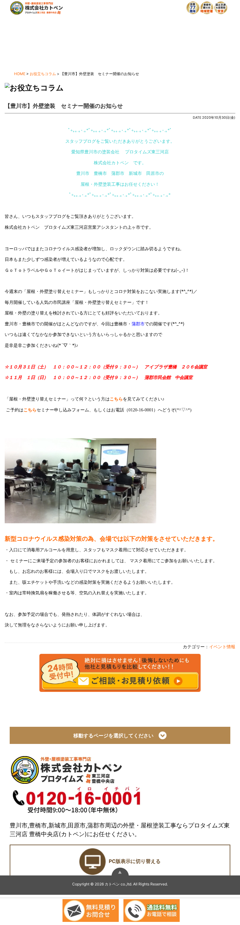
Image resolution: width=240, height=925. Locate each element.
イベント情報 (222, 646)
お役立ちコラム (43, 73)
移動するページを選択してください (115, 735)
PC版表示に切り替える (135, 861)
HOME (19, 73)
